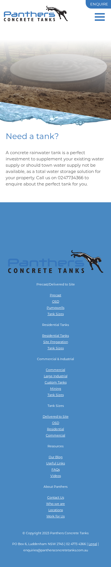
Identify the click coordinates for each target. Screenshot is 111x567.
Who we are (55, 504)
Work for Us (55, 516)
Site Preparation (55, 342)
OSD (55, 301)
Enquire (99, 4)
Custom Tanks (56, 382)
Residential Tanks (55, 336)
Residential (55, 429)
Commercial (55, 370)
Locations (55, 510)
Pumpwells (55, 308)
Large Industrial (55, 376)
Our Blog (56, 457)
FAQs (56, 470)
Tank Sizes (56, 314)
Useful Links (55, 463)
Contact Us (55, 497)
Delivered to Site (56, 417)
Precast (55, 295)
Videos (55, 476)
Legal (93, 544)
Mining (55, 389)
